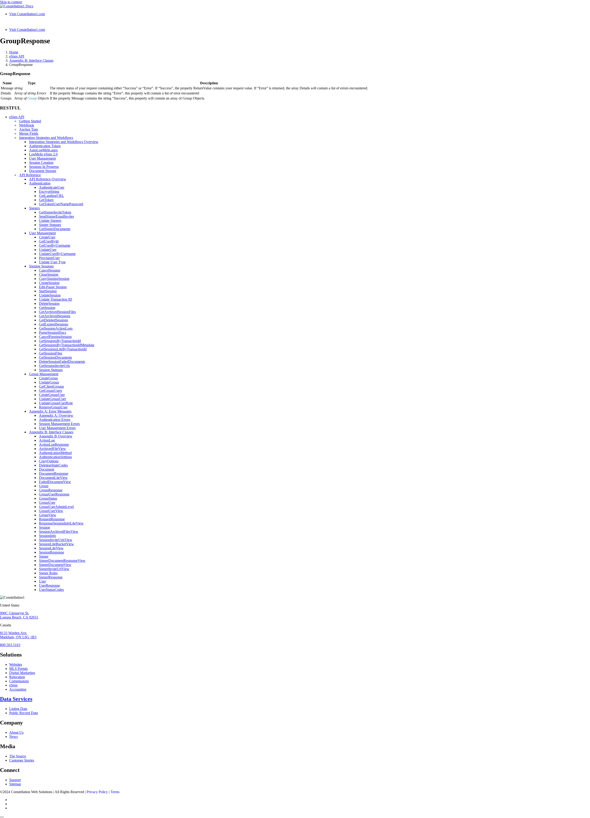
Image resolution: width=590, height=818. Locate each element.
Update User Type (52, 262)
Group (43, 486)
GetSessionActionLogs (56, 328)
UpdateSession (50, 295)
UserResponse (49, 585)
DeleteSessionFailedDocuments (62, 362)
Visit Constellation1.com (27, 14)
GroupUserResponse (54, 494)
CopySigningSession (54, 279)
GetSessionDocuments (55, 357)
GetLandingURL (51, 196)
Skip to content (11, 2)
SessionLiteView (51, 548)
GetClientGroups (51, 386)
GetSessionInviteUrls (54, 366)
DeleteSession (49, 303)
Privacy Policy (97, 792)
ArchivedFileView (52, 449)
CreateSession (49, 283)
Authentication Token (45, 146)
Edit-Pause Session (53, 287)
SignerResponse (50, 577)
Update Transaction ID (55, 299)
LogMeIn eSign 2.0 (43, 154)
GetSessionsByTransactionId (60, 341)
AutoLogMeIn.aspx (43, 150)
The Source (17, 756)
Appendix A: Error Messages (50, 411)
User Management (42, 158)
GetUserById (49, 241)
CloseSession (48, 274)
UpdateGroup (49, 382)
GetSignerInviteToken (55, 212)
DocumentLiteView (53, 478)
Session (44, 527)
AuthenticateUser (51, 187)
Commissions (19, 681)
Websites (15, 664)
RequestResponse (52, 519)
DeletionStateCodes (53, 465)
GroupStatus (48, 498)
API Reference (30, 175)
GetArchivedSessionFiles (57, 312)
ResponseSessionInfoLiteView (61, 523)
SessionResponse (51, 552)
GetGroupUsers (50, 391)
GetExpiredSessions (53, 324)
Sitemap (15, 784)
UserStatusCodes (51, 590)
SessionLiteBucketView (56, 544)
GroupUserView (51, 511)
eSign (13, 685)
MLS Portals (18, 669)
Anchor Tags (28, 129)
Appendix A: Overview (56, 415)
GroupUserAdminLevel (56, 507)
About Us (16, 732)
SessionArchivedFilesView (58, 532)
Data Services (16, 699)
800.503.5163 (10, 645)
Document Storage (42, 171)
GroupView (47, 515)
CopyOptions (49, 461)
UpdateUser (47, 250)
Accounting (17, 689)
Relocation (17, 677)
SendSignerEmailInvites (56, 216)
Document (46, 469)
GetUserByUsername (54, 245)
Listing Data (18, 709)
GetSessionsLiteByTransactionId (63, 349)
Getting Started (30, 121)
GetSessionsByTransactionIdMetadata (66, 345)
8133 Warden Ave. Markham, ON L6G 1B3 (18, 635)
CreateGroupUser (52, 395)
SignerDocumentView (55, 565)
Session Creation (41, 162)
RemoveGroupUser (53, 407)
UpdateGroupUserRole (56, 403)
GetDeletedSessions (53, 320)
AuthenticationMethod (55, 453)
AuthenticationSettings (55, 457)
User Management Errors (57, 428)
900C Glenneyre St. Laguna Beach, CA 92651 (19, 615)
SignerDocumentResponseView (62, 561)
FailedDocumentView (55, 482)
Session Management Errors (59, 424)
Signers (34, 208)
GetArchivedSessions (54, 316)
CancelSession (49, 270)
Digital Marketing (22, 673)
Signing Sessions (41, 266)
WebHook (26, 125)
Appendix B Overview (55, 436)
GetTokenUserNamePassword (61, 204)
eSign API (16, 117)
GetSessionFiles (50, 353)
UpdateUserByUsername (57, 254)
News (13, 737)
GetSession (47, 308)
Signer (43, 556)
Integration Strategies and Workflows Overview (63, 142)
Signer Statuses (50, 225)
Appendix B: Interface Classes (51, 432)
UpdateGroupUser (52, 399)
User (42, 581)
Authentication (39, 183)
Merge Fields (28, 133)
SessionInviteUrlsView (55, 540)
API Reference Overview (47, 179)
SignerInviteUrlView (54, 569)
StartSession (48, 291)
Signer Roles (48, 573)
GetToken (46, 200)
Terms (114, 792)
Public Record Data (23, 713)
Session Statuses (51, 370)
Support (15, 780)
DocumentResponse (53, 473)
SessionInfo (47, 536)
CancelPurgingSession (55, 337)
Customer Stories (21, 760)
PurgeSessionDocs (52, 332)
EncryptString (49, 192)
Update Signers (50, 221)
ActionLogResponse (54, 444)
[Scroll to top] (2, 817)
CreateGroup (48, 378)
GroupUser (47, 502)
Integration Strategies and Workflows (46, 138)
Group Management (43, 374)
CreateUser (47, 237)
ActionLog (47, 440)
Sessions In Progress (44, 167)
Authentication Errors (54, 420)
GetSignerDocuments (54, 229)
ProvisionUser (49, 258)
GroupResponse (50, 490)
